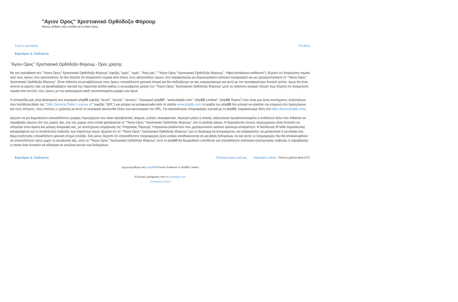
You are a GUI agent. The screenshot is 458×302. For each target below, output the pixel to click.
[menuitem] (24, 45)
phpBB (151, 167)
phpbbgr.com (178, 176)
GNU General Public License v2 (69, 104)
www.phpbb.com (189, 104)
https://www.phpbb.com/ (289, 109)
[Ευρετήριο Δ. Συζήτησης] (25, 23)
